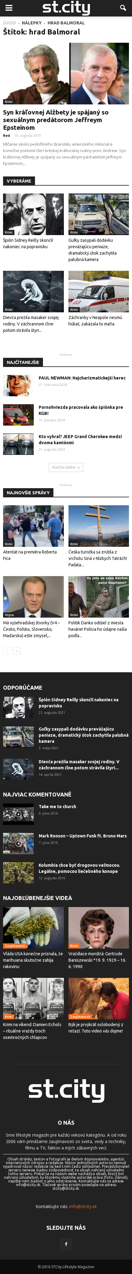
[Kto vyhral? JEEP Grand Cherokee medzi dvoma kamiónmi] (18, 444)
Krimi (9, 102)
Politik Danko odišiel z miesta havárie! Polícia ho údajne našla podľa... (97, 629)
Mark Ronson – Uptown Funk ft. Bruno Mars (83, 835)
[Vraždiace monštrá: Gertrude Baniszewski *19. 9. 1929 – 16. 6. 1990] (98, 928)
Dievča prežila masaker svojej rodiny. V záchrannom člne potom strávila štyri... (31, 324)
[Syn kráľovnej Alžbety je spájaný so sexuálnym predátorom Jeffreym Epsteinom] (66, 73)
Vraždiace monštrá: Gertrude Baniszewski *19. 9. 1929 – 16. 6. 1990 (97, 960)
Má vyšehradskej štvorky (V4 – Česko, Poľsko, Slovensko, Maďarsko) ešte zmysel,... (31, 629)
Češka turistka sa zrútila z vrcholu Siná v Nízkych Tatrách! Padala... (97, 558)
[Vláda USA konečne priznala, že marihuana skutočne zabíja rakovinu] (33, 928)
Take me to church (57, 806)
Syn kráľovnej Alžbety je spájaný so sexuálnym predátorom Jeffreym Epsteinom (56, 119)
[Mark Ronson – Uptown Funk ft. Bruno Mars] (18, 843)
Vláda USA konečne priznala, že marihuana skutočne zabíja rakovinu (33, 960)
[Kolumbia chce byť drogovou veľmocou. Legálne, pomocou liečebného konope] (18, 873)
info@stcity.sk (83, 1206)
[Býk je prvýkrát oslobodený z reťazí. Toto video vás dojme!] (98, 998)
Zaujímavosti (15, 946)
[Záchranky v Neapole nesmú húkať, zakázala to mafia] (98, 291)
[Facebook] (66, 1244)
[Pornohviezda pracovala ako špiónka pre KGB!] (18, 415)
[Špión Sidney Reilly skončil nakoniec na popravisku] (33, 214)
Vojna (9, 615)
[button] (123, 8)
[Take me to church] (18, 814)
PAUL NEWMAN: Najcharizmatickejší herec (82, 378)
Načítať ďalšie (64, 467)
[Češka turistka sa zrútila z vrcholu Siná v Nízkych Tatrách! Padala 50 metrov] (98, 526)
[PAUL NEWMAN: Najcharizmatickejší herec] (18, 385)
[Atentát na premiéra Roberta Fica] (33, 526)
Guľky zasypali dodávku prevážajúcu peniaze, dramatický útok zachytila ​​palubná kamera (84, 735)
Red (6, 135)
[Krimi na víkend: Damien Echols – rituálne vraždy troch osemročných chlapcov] (33, 998)
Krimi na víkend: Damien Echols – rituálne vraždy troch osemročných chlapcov (32, 1031)
